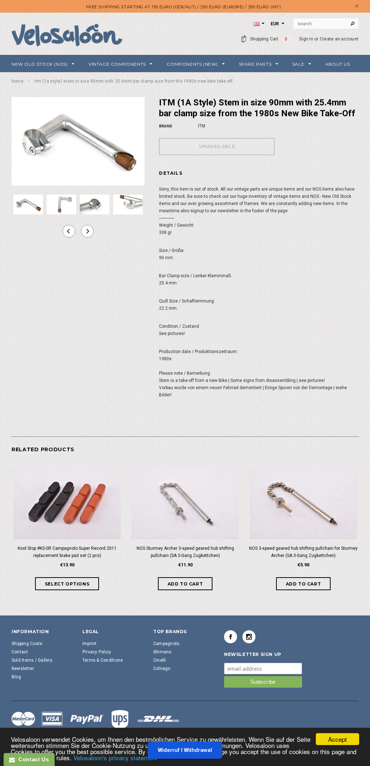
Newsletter (23, 668)
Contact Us (32, 759)
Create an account (339, 39)
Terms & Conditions (102, 660)
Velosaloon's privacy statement (115, 757)
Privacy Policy (96, 651)
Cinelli (159, 660)
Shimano (162, 651)
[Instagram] (248, 636)
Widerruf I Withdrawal (185, 750)
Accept (337, 739)
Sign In (306, 39)
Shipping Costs (27, 643)
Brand (165, 126)
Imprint (89, 643)
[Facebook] (230, 636)
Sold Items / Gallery (32, 660)
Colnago (162, 668)
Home (17, 81)
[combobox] (325, 23)
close (356, 6)
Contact (20, 651)
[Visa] (95, 719)
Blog (16, 676)
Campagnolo (166, 643)
